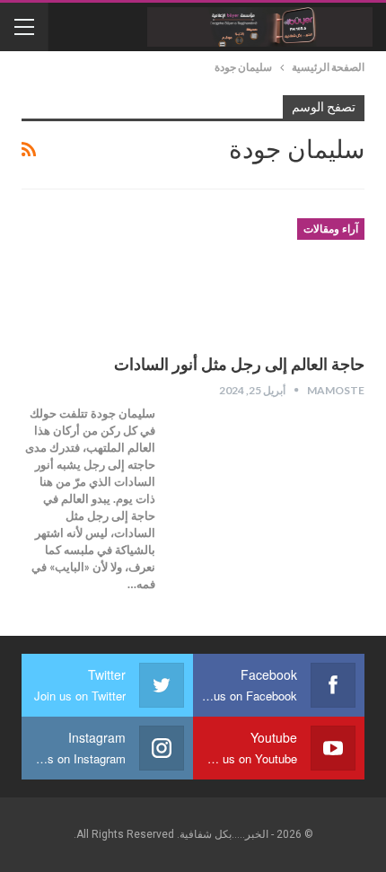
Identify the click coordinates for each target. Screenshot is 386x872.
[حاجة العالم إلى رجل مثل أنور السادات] (270, 278)
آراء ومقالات (330, 229)
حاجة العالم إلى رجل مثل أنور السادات (239, 364)
